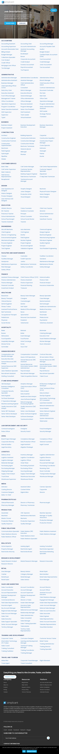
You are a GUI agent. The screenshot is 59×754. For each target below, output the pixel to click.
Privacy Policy (25, 689)
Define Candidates (45, 687)
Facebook (16, 730)
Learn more (22, 23)
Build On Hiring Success (46, 685)
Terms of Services (26, 692)
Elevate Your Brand (45, 689)
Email (5, 730)
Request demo (10, 23)
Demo (53, 10)
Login (47, 10)
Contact (6, 10)
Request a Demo (10, 677)
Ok (24, 751)
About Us (6, 685)
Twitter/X (22, 730)
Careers (6, 692)
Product (6, 687)
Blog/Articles (25, 682)
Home (6, 5)
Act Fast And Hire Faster (46, 682)
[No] (57, 750)
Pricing (5, 689)
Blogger (29, 730)
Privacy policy (31, 751)
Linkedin (10, 730)
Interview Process (44, 692)
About (44, 5)
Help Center (25, 685)
